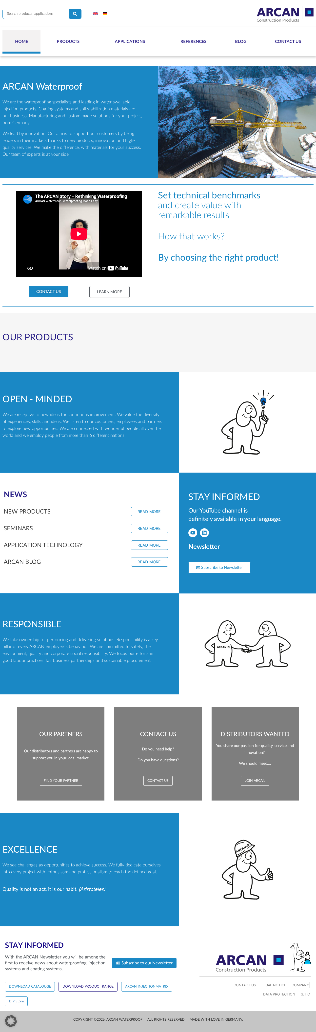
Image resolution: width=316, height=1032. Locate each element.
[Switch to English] (95, 14)
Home (21, 41)
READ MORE (149, 511)
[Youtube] (192, 532)
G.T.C (305, 994)
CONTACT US (245, 985)
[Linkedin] (204, 532)
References (193, 41)
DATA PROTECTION (279, 994)
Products (68, 41)
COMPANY (300, 985)
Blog (240, 41)
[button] (11, 1021)
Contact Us (288, 41)
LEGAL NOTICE (273, 985)
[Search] (75, 14)
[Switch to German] (105, 14)
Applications (130, 41)
